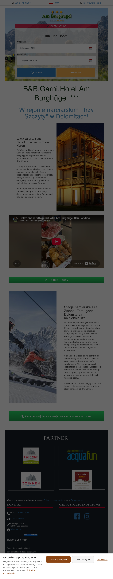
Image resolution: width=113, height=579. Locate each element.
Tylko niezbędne (83, 559)
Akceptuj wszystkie (58, 559)
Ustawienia (102, 559)
